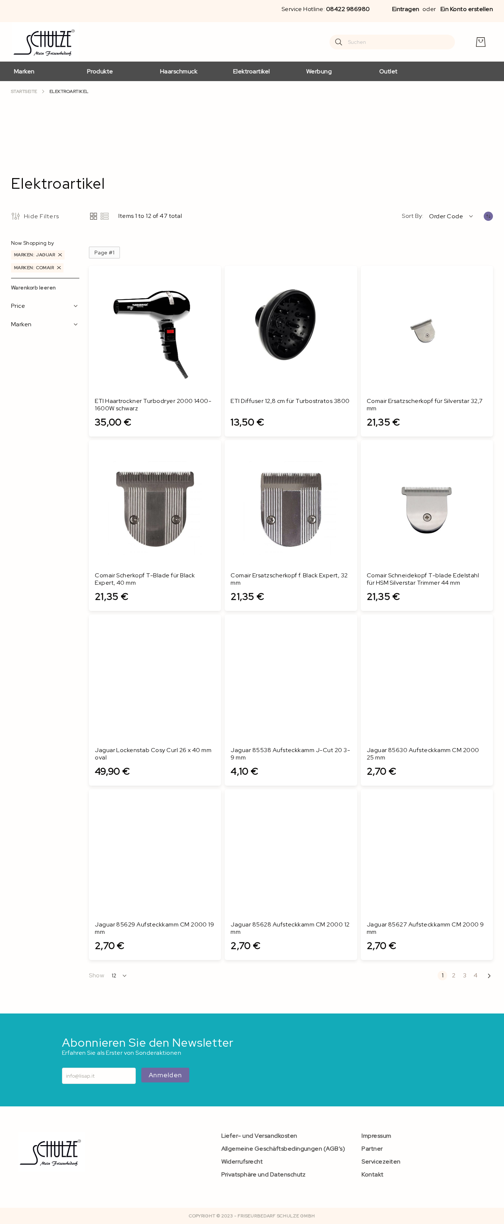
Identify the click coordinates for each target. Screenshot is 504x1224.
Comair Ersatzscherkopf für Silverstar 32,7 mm (425, 404)
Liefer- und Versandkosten (259, 1136)
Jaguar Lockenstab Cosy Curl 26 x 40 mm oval (153, 754)
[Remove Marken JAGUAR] (60, 255)
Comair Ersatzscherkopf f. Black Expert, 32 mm (289, 579)
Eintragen (406, 9)
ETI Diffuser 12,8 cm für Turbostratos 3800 (290, 401)
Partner (372, 1148)
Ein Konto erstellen (467, 9)
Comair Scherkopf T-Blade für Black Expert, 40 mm (145, 579)
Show (96, 975)
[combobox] (392, 42)
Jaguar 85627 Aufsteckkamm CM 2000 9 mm (425, 928)
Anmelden (165, 1075)
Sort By (412, 216)
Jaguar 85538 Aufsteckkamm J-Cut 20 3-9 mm (290, 754)
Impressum (376, 1136)
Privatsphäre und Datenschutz (263, 1174)
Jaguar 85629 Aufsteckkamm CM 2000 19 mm (154, 928)
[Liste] (104, 216)
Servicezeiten (381, 1161)
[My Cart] (480, 42)
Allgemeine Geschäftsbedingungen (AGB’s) (283, 1148)
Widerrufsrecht (242, 1161)
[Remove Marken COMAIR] (59, 267)
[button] (451, 216)
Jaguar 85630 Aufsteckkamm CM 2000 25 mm (423, 754)
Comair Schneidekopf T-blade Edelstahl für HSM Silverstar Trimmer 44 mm (423, 579)
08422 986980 (348, 9)
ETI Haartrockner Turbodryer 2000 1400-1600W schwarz (153, 404)
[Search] (338, 42)
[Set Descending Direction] (488, 216)
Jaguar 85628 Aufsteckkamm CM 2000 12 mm (290, 928)
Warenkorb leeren (33, 287)
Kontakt (372, 1174)
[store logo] (45, 42)
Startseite (24, 91)
